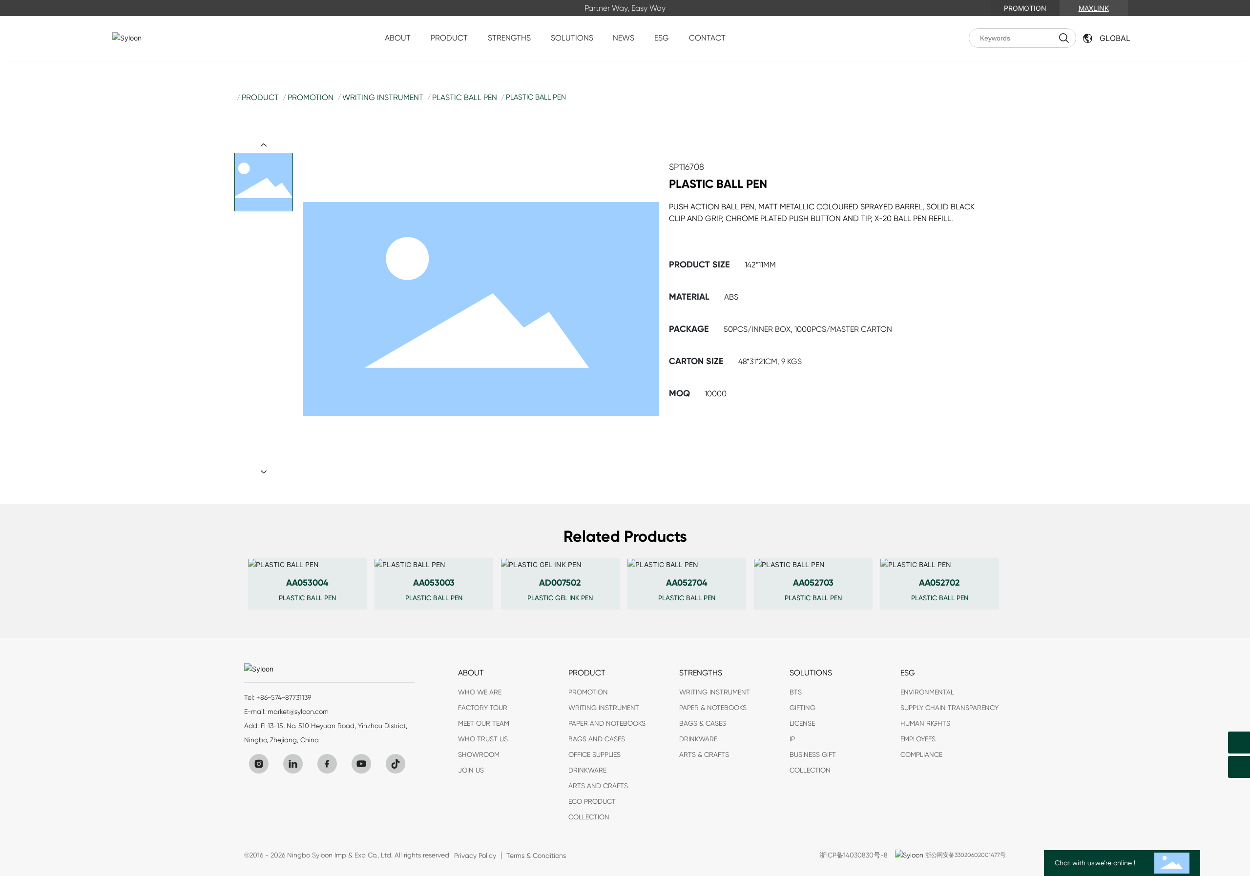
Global (1115, 38)
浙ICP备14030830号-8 (853, 855)
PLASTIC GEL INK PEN (560, 598)
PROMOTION (310, 98)
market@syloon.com (298, 711)
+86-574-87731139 (283, 697)
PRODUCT (260, 98)
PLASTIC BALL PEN (464, 98)
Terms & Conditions (536, 855)
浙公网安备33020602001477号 (965, 855)
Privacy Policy (475, 855)
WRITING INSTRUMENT (382, 98)
